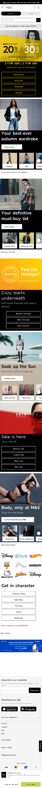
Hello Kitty (18, 600)
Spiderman (18, 618)
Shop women (18, 74)
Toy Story (19, 606)
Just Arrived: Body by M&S (15, 519)
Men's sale (19, 461)
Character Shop (18, 594)
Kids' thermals (23, 326)
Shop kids (19, 87)
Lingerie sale (19, 455)
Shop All (18, 93)
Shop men (19, 80)
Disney (18, 612)
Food (31, 13)
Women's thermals (23, 314)
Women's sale (18, 449)
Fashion (11, 13)
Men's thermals (23, 320)
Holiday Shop (9, 378)
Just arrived (9, 147)
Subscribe (35, 690)
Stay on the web (11, 784)
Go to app (31, 784)
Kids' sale (18, 467)
